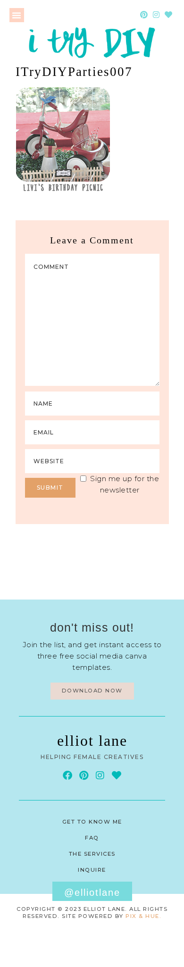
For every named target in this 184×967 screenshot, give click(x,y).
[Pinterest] (144, 14)
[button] (16, 15)
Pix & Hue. (143, 916)
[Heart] (168, 14)
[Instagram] (156, 14)
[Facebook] (67, 775)
